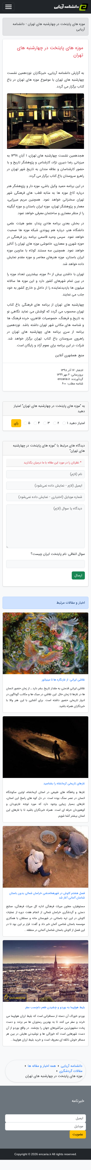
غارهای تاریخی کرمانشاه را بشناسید (64, 783)
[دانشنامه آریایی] (71, 7)
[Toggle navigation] (8, 7)
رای (16, 423)
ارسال (78, 575)
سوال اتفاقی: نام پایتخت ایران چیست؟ (58, 554)
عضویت (77, 1134)
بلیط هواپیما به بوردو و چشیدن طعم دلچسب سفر (55, 1007)
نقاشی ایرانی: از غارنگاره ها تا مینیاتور (63, 680)
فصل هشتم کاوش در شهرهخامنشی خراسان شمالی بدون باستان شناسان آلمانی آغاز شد (47, 895)
